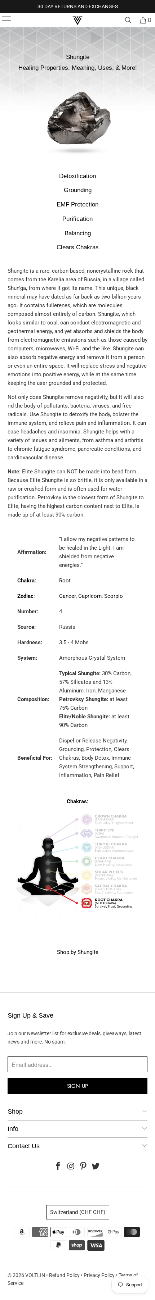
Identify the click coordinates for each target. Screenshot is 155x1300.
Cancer (67, 596)
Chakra (26, 580)
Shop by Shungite (77, 952)
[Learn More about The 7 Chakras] (77, 927)
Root (65, 580)
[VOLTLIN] (77, 20)
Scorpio (113, 596)
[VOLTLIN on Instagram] (71, 1166)
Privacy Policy (99, 1275)
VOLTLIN (35, 1275)
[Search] (128, 20)
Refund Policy (64, 1275)
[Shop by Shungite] (77, 161)
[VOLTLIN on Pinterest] (83, 1166)
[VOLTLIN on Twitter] (95, 1166)
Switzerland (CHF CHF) (77, 1212)
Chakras (77, 801)
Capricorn (90, 596)
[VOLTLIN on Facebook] (58, 1166)
